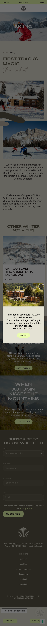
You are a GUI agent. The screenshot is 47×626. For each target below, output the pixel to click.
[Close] (41, 286)
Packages (23, 335)
